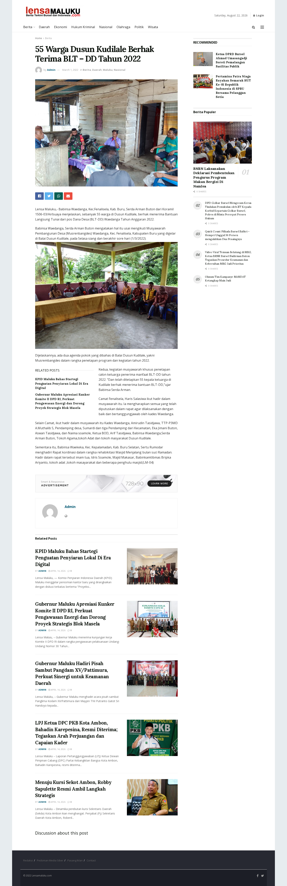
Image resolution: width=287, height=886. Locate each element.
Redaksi (28, 860)
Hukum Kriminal (83, 27)
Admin (51, 70)
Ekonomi (60, 27)
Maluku (108, 70)
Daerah (44, 27)
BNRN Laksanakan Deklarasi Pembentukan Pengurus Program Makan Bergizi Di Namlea (213, 177)
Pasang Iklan (75, 860)
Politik (139, 27)
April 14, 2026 (57, 570)
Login (259, 15)
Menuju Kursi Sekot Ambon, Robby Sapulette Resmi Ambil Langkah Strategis (73, 788)
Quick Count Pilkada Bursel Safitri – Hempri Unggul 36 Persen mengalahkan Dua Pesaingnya (227, 235)
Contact (91, 860)
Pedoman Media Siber (50, 860)
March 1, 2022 (70, 70)
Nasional (105, 27)
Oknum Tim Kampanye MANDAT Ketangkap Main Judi (225, 278)
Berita (27, 27)
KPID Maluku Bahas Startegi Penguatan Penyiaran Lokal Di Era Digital (61, 383)
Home (38, 38)
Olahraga (123, 27)
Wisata (153, 27)
